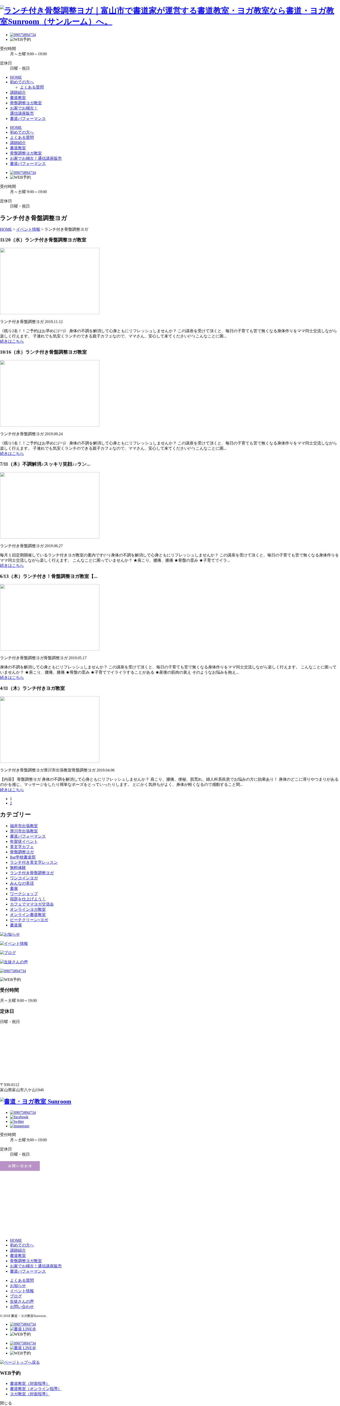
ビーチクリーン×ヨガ (29, 920)
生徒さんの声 (22, 1301)
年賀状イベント (24, 841)
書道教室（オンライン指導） (36, 1389)
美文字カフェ (22, 847)
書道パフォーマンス (28, 118)
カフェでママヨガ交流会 (32, 904)
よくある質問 (32, 87)
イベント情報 (22, 1291)
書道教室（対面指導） (30, 1383)
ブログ (16, 1296)
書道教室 (18, 98)
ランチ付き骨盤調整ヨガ (32, 873)
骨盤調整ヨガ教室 (26, 103)
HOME (16, 77)
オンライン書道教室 (28, 915)
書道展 (16, 925)
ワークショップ (24, 894)
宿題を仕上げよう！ (28, 899)
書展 (14, 888)
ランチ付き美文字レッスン (34, 862)
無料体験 (18, 867)
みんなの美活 (22, 883)
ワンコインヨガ (24, 878)
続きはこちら (12, 341)
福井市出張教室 (24, 826)
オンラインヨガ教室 (28, 909)
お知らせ (18, 1286)
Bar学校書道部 (23, 857)
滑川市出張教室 (24, 831)
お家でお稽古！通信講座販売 (36, 158)
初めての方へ (22, 82)
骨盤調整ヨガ (22, 852)
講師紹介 (18, 92)
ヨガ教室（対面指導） (30, 1394)
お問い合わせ (22, 1306)
